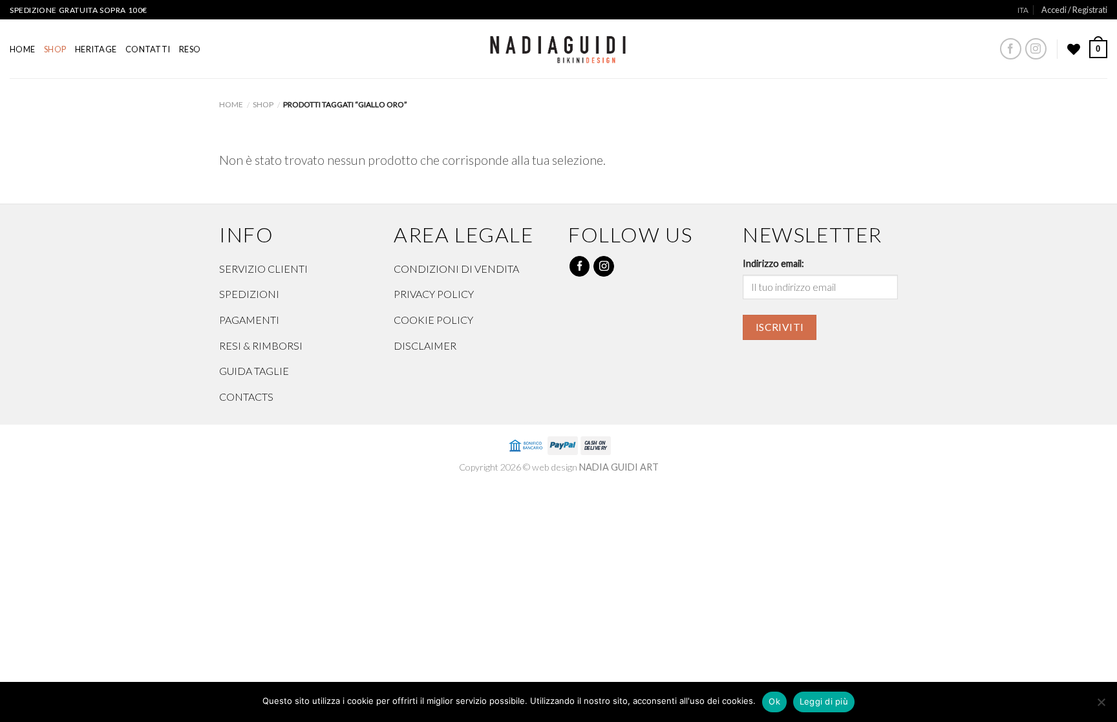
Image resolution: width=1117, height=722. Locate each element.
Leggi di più (824, 701)
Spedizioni (249, 294)
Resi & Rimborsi (261, 345)
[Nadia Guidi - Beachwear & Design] (559, 46)
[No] (1100, 705)
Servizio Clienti (263, 268)
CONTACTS (246, 396)
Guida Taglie (254, 371)
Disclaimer (425, 345)
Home (22, 49)
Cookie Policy (433, 319)
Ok (774, 701)
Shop (55, 49)
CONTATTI (147, 49)
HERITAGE (95, 49)
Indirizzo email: (773, 263)
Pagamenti (249, 319)
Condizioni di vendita (456, 268)
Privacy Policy (434, 294)
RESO (189, 49)
